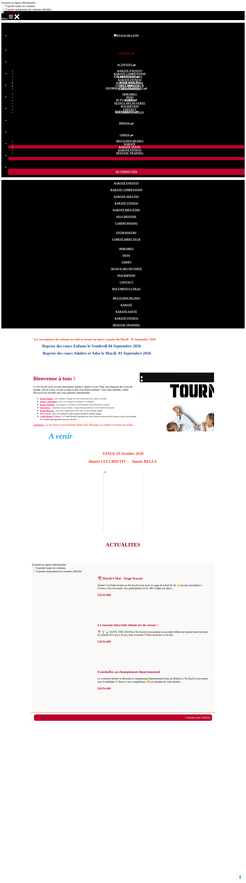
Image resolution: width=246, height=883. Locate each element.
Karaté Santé (129, 147)
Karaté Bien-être (126, 210)
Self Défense (126, 216)
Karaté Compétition (130, 73)
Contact (130, 109)
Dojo (129, 97)
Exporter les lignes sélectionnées (18, 2)
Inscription (130, 106)
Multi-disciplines (129, 141)
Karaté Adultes (126, 196)
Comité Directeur (129, 85)
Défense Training (129, 153)
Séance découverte (129, 103)
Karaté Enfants (129, 70)
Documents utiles (126, 288)
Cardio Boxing (126, 223)
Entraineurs (130, 82)
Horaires (129, 94)
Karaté (130, 144)
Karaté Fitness (130, 79)
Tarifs (126, 262)
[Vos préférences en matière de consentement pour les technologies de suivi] (240, 877)
